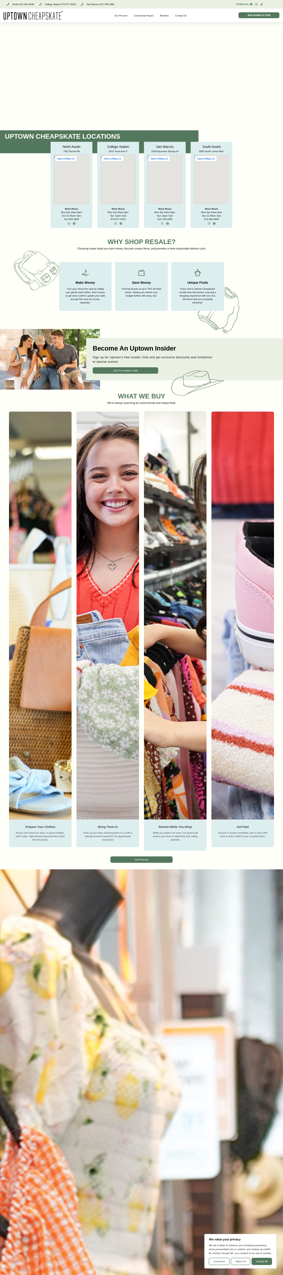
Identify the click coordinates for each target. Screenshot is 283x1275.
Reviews (164, 15)
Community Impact (143, 15)
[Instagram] (256, 4)
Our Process (120, 15)
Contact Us (181, 15)
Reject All (241, 1261)
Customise (219, 1261)
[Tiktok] (261, 4)
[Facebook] (251, 4)
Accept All (261, 1261)
